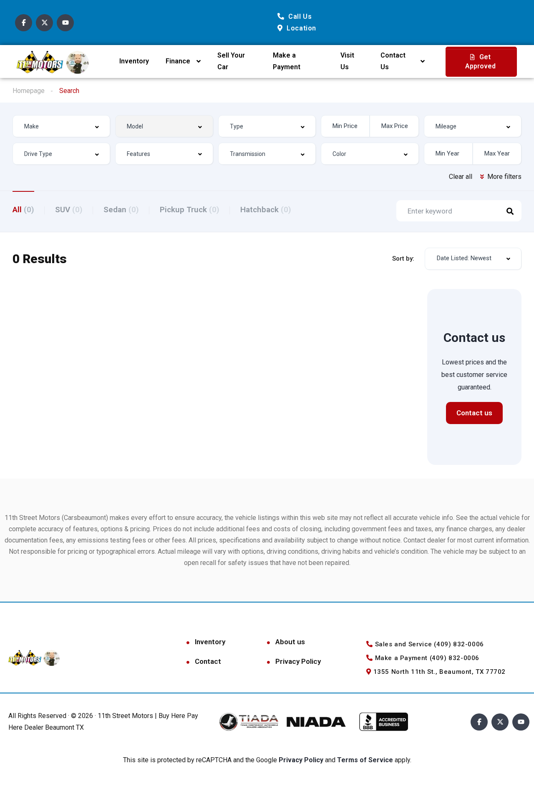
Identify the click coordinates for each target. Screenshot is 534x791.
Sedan (121, 209)
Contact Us (393, 61)
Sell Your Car (231, 61)
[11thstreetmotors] (53, 61)
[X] (44, 22)
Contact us (474, 413)
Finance (178, 61)
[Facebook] (23, 22)
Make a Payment (286, 61)
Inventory (134, 61)
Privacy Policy (298, 661)
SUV (69, 209)
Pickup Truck (189, 209)
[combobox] (61, 126)
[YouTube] (65, 22)
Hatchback (265, 209)
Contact (208, 661)
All (23, 209)
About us (290, 642)
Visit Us (347, 61)
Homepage (29, 91)
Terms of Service (366, 760)
